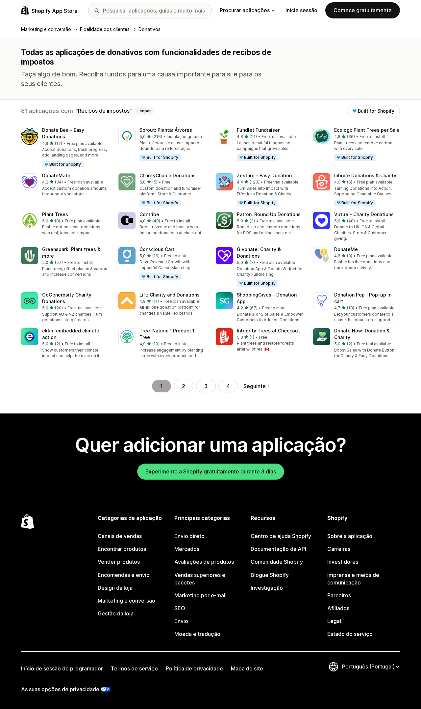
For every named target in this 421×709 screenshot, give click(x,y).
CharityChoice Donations (167, 175)
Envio (181, 621)
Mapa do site (247, 668)
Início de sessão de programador (62, 668)
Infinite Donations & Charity (365, 175)
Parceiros (339, 595)
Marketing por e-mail (200, 595)
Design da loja (115, 587)
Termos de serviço (134, 668)
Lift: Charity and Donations (169, 295)
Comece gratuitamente (363, 10)
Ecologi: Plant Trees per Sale (367, 130)
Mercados (186, 549)
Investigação (267, 587)
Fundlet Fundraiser (258, 130)
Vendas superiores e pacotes (199, 579)
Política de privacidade (194, 668)
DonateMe (346, 249)
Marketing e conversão (126, 600)
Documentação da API (278, 549)
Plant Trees (55, 214)
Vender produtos (119, 561)
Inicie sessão (301, 10)
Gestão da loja (116, 613)
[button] (64, 148)
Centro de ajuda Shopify (281, 536)
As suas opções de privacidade (60, 689)
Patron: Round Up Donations (269, 214)
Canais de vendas (120, 536)
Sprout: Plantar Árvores (165, 130)
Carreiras (338, 549)
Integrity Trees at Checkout (268, 330)
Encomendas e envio (124, 575)
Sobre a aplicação (349, 536)
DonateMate (56, 175)
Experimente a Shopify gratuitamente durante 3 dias (210, 471)
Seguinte (254, 386)
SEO (179, 608)
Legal (334, 621)
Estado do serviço (350, 634)
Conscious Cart (156, 249)
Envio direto (189, 536)
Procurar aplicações (245, 10)
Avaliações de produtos (204, 561)
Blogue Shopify (270, 575)
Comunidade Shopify (277, 561)
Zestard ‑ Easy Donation (264, 175)
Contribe (149, 214)
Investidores (342, 561)
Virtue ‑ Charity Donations (364, 214)
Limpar (144, 110)
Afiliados (338, 608)
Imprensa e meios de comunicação (353, 579)
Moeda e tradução (197, 634)
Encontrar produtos (122, 549)
